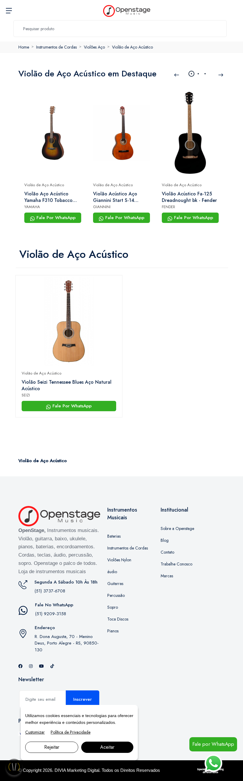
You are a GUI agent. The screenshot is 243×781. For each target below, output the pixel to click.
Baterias (114, 536)
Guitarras (115, 583)
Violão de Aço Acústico (132, 47)
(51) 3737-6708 (49, 591)
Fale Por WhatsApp (55, 217)
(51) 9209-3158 (50, 613)
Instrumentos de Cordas (56, 47)
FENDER (168, 207)
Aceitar (107, 747)
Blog (165, 540)
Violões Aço (94, 47)
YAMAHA (32, 207)
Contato (167, 552)
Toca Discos (117, 619)
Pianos (113, 631)
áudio (112, 572)
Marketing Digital (83, 770)
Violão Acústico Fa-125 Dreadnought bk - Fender (189, 197)
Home (23, 47)
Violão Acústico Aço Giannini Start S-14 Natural (115, 197)
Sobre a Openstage (177, 528)
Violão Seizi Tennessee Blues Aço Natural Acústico (66, 385)
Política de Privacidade (70, 732)
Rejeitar (51, 747)
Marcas (167, 576)
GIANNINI (102, 207)
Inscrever (82, 699)
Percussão (116, 595)
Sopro (112, 607)
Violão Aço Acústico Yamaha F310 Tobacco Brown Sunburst (48, 197)
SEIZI (26, 395)
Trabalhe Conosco (176, 564)
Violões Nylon (119, 560)
